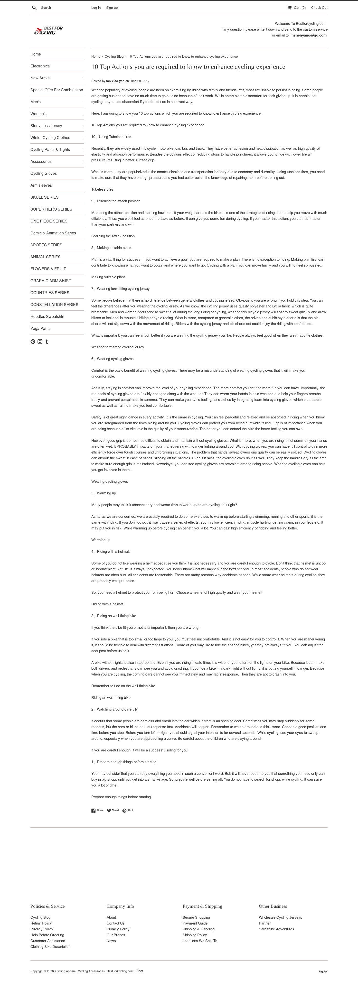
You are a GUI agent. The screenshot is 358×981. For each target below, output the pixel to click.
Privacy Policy (41, 928)
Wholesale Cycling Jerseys (280, 917)
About (111, 917)
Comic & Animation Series (53, 233)
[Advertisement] (176, 869)
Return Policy (41, 922)
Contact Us (116, 922)
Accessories (57, 161)
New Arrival (57, 78)
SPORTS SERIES (46, 245)
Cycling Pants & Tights (57, 149)
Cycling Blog (40, 917)
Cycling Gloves (43, 173)
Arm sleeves (41, 185)
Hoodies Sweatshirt (47, 316)
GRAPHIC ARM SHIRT (50, 280)
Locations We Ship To (200, 940)
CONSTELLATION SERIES (54, 304)
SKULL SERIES (44, 197)
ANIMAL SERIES (45, 256)
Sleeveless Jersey (57, 125)
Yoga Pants (40, 328)
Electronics (40, 66)
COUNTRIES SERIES (49, 292)
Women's (57, 113)
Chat (139, 970)
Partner (265, 922)
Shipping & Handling (199, 928)
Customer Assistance (47, 940)
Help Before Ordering (47, 934)
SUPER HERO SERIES (51, 209)
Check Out (319, 7)
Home (35, 54)
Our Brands (116, 934)
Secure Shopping (196, 917)
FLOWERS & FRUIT (48, 268)
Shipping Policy (195, 934)
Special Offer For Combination (57, 90)
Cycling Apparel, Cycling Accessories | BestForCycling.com (94, 971)
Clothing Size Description (50, 946)
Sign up (112, 7)
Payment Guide (195, 922)
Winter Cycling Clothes (57, 137)
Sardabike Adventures (276, 928)
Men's (57, 101)
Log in (96, 7)
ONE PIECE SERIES (48, 221)
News (111, 940)
